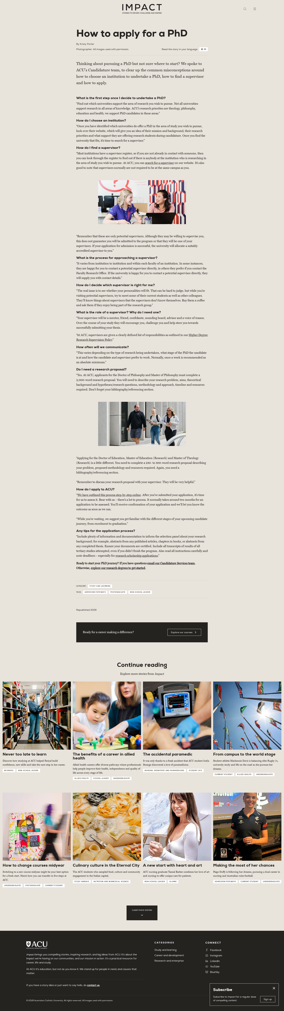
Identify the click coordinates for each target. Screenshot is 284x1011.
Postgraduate (117, 592)
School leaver (100, 778)
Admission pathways (95, 592)
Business (9, 770)
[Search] (245, 9)
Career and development (169, 955)
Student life (195, 770)
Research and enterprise (169, 960)
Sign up (268, 999)
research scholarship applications (137, 556)
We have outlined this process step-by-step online (109, 495)
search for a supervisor (159, 163)
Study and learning (100, 586)
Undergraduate (121, 778)
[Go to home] (142, 9)
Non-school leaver (140, 592)
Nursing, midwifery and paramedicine (164, 770)
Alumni (173, 882)
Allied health (81, 778)
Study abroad (81, 882)
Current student (224, 774)
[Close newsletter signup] (274, 988)
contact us (93, 985)
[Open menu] (255, 9)
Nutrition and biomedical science (111, 882)
